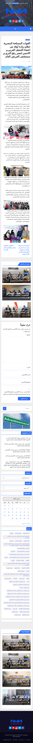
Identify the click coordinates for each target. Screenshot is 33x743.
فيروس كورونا (21, 571)
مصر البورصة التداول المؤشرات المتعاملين (19, 599)
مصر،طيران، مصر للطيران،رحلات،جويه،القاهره (18, 590)
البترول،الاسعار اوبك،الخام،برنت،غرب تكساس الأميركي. (18, 537)
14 (16, 512)
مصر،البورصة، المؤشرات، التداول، (21, 584)
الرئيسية (28, 739)
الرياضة (27, 695)
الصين (6, 557)
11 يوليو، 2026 (24, 702)
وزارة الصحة (15, 611)
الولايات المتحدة (25, 568)
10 (5, 509)
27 (20, 518)
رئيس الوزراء (9, 568)
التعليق (28, 334)
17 (5, 512)
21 (16, 515)
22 (12, 515)
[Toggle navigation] (15, 29)
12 (24, 512)
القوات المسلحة (20, 560)
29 (12, 518)
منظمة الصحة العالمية (24, 608)
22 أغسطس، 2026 (23, 666)
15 (12, 512)
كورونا (27, 578)
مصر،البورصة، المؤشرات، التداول (17, 581)
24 (5, 515)
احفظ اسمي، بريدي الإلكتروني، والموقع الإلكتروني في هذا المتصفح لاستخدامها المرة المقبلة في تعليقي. (16, 393)
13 (20, 512)
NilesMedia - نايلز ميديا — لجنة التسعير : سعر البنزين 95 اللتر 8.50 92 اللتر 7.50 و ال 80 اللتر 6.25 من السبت (17, 463)
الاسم (28, 367)
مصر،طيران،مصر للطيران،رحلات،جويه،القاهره (18, 593)
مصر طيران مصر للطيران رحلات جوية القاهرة (18, 605)
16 (8, 512)
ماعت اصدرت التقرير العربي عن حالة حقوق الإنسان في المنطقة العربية (17, 681)
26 (24, 518)
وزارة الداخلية (7, 608)
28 (16, 518)
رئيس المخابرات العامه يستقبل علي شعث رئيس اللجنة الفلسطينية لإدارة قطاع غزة (17, 312)
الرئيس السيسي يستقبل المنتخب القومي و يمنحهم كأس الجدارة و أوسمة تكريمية (16, 699)
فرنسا (27, 571)
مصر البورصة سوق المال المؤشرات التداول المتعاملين (16, 602)
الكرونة (12, 560)
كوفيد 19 (15, 578)
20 (20, 515)
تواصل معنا (15, 739)
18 (28, 515)
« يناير (28, 523)
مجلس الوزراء (7, 578)
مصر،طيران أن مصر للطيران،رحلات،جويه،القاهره (17, 596)
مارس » (24, 523)
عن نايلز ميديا (22, 739)
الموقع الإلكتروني (25, 382)
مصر (28, 581)
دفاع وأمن (27, 39)
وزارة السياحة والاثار (24, 611)
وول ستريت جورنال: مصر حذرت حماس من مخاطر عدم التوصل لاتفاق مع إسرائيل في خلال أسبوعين (23, 250)
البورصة (11, 540)
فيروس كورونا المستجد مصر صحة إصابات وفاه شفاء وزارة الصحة (16, 574)
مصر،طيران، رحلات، (24, 587)
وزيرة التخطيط (25, 614)
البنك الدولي (26, 540)
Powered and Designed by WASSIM (13, 735)
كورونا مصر (21, 578)
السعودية (13, 551)
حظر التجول (17, 568)
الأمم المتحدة (18, 533)
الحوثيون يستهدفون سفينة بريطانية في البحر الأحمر (10, 247)
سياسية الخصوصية (7, 739)
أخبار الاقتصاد (26, 533)
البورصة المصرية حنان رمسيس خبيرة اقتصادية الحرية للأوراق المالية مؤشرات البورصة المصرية (16, 544)
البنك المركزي (18, 540)
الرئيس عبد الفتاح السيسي (23, 551)
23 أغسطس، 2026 (23, 648)
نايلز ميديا (15, 608)
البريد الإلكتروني (25, 374)
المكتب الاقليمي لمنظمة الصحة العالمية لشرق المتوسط (18, 564)
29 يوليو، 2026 (24, 684)
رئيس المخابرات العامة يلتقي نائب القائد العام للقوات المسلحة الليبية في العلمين (17, 278)
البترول (11, 533)
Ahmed (28, 456)
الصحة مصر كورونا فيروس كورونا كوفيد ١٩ (19, 554)
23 (8, 515)
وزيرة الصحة (17, 614)
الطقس (27, 560)
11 (28, 512)
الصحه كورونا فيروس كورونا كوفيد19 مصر (19, 557)
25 (28, 518)
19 (24, 515)
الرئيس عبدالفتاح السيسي (23, 548)
